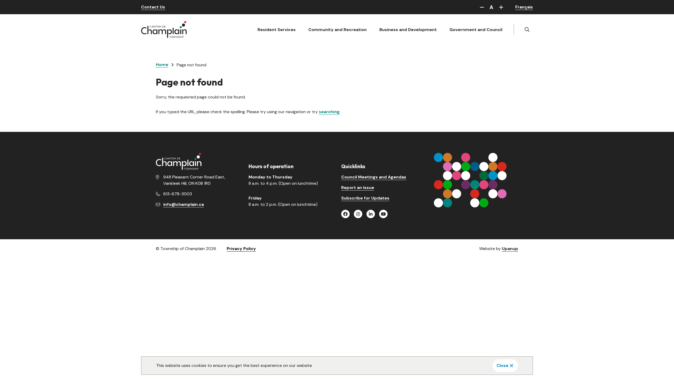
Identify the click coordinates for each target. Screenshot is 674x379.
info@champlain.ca (183, 204)
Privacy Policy (241, 248)
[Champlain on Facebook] (345, 214)
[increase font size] (501, 7)
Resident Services (276, 29)
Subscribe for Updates (365, 198)
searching (329, 111)
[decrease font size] (482, 7)
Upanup (510, 248)
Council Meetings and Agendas (373, 177)
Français (524, 7)
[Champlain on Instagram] (358, 214)
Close (502, 365)
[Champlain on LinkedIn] (370, 214)
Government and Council (475, 29)
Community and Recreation (337, 29)
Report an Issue (357, 187)
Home (162, 64)
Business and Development (408, 29)
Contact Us (153, 7)
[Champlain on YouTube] (383, 214)
